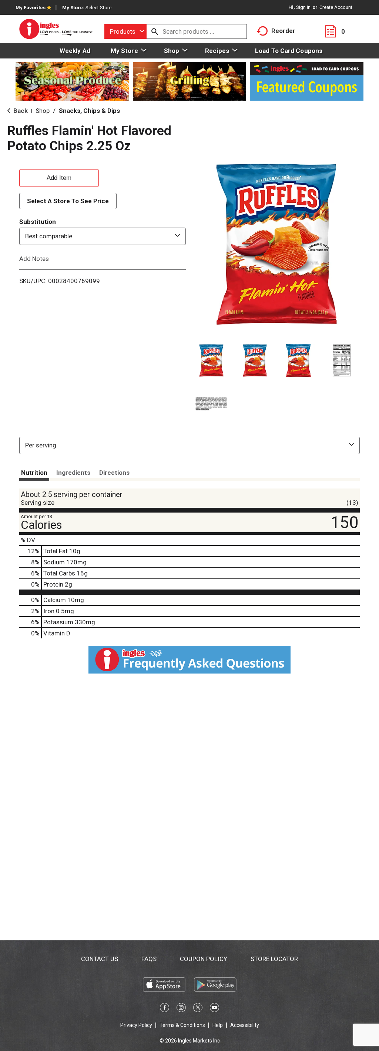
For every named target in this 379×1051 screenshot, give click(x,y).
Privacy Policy (136, 1025)
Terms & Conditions (182, 1025)
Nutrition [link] (34, 472)
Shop (43, 110)
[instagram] (181, 1009)
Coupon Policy (203, 959)
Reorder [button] (283, 30)
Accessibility (244, 1025)
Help (217, 1025)
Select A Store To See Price (68, 201)
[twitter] (197, 1009)
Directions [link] (114, 472)
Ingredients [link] (73, 472)
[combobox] (125, 31)
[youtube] (214, 1009)
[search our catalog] (155, 31)
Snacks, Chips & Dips (89, 110)
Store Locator (274, 959)
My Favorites (31, 7)
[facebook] (164, 1009)
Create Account (335, 7)
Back (20, 110)
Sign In (303, 7)
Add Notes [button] (34, 258)
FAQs (149, 959)
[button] (211, 360)
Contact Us (99, 959)
